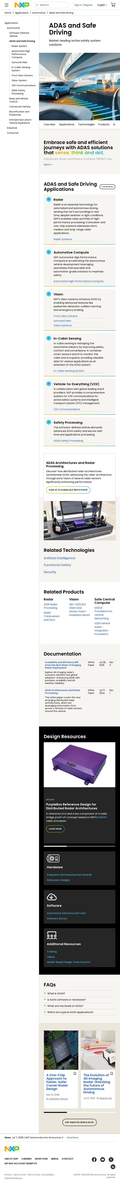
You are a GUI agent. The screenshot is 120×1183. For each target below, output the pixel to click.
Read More (72, 1137)
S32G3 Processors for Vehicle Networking (103, 613)
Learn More (55, 829)
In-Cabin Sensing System (21, 69)
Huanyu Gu (106, 1098)
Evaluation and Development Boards (69, 875)
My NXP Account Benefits (21, 1163)
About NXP (11, 1158)
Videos (51, 957)
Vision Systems (63, 325)
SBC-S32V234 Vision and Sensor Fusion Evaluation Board (79, 610)
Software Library (57, 918)
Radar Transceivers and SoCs (52, 616)
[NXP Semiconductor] (22, 5)
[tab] (79, 994)
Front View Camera (22, 75)
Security (50, 572)
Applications (21, 12)
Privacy (8, 1174)
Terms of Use (19, 1174)
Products (103, 124)
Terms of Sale (33, 1174)
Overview (49, 124)
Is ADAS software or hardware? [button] (66, 1000)
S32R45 (101, 817)
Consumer (13, 132)
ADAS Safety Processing (18, 92)
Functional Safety (57, 565)
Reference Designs (58, 880)
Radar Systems (63, 239)
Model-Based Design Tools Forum (67, 962)
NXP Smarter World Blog (79, 1122)
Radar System (19, 46)
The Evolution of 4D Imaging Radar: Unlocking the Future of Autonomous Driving (96, 1083)
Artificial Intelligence (59, 558)
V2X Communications (24, 85)
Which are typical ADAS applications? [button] (70, 1012)
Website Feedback (13, 1178)
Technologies (86, 124)
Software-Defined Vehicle (19, 34)
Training (52, 951)
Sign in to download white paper (68, 490)
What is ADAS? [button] (56, 993)
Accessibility (48, 1174)
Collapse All (107, 187)
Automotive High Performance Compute (21, 54)
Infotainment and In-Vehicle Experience (20, 121)
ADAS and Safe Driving (61, 12)
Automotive (38, 12)
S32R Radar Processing (51, 606)
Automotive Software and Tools (66, 913)
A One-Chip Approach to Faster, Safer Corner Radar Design (57, 1082)
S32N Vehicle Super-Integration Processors (102, 628)
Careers (26, 1158)
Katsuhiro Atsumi (59, 1098)
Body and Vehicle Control (18, 100)
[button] (102, 5)
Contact (68, 1158)
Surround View (19, 62)
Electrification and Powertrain (19, 113)
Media (55, 1158)
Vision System (19, 80)
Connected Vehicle (19, 106)
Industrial (12, 127)
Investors (41, 1158)
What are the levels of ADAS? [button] (65, 1006)
